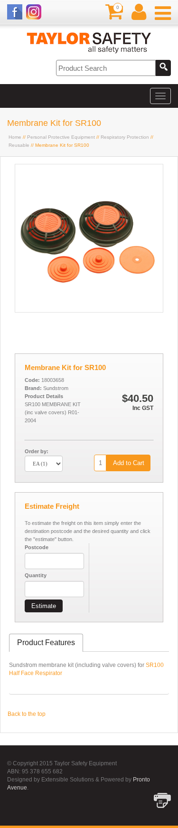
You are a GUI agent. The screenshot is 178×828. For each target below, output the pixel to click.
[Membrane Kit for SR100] (89, 310)
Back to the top (27, 714)
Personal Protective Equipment (61, 137)
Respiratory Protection (125, 137)
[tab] (46, 643)
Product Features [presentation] (46, 642)
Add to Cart (128, 462)
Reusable (19, 145)
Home (15, 137)
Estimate (43, 605)
